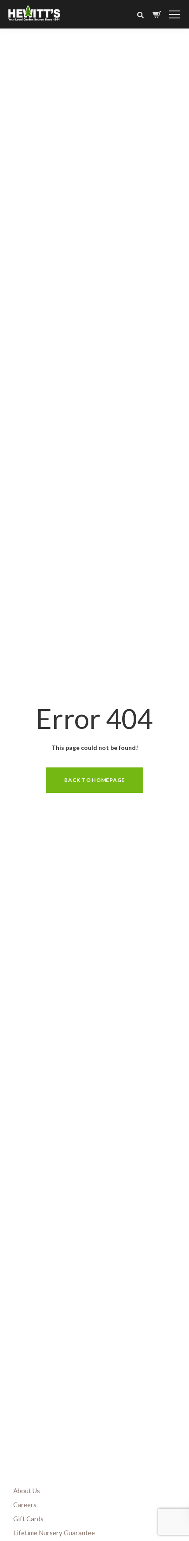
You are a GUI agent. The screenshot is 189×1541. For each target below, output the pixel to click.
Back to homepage (94, 780)
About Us (26, 1491)
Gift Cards (28, 1519)
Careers (24, 1505)
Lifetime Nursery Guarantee (54, 1533)
